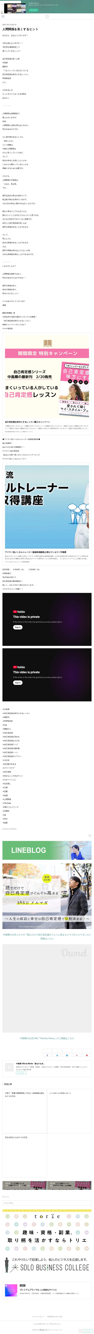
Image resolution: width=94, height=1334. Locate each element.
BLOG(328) (5, 829)
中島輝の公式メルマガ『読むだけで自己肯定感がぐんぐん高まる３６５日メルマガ (43, 934)
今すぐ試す (33, 10)
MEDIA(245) (13, 829)
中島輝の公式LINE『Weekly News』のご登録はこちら (47, 1038)
